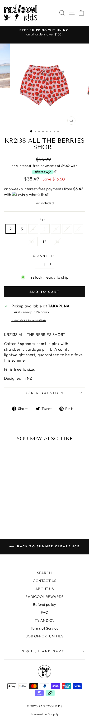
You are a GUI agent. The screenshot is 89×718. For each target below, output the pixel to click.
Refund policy (44, 604)
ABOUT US (44, 589)
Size (45, 220)
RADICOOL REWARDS (44, 596)
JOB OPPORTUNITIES (44, 636)
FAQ (44, 612)
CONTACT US (44, 580)
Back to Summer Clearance (48, 546)
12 (45, 241)
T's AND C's (44, 620)
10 (31, 241)
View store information (28, 320)
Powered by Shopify (44, 714)
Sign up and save (43, 651)
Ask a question (44, 393)
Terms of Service (45, 628)
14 (58, 241)
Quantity (44, 255)
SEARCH (44, 573)
